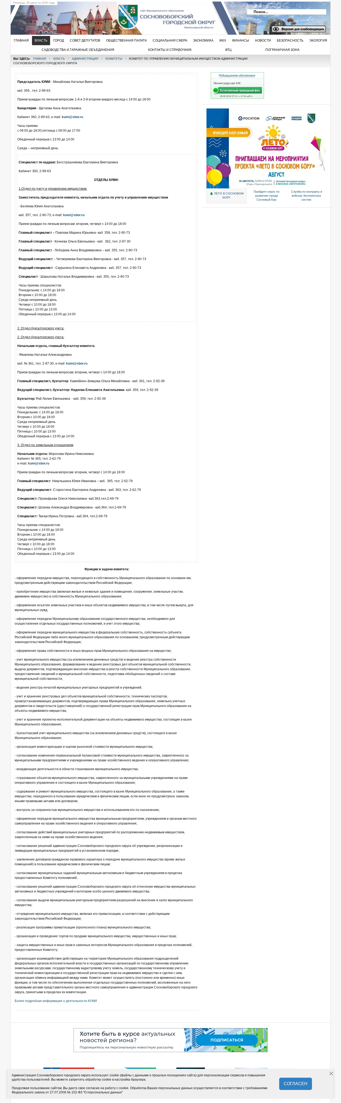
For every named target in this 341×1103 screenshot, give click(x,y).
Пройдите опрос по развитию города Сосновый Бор (266, 195)
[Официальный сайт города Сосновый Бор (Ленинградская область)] (97, 16)
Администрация (85, 58)
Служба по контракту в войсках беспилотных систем (306, 195)
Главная (39, 58)
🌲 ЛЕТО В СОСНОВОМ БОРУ (226, 195)
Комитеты (113, 58)
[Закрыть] (331, 1073)
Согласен (295, 1083)
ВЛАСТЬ (59, 58)
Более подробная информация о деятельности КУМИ (56, 1001)
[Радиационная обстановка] (237, 98)
